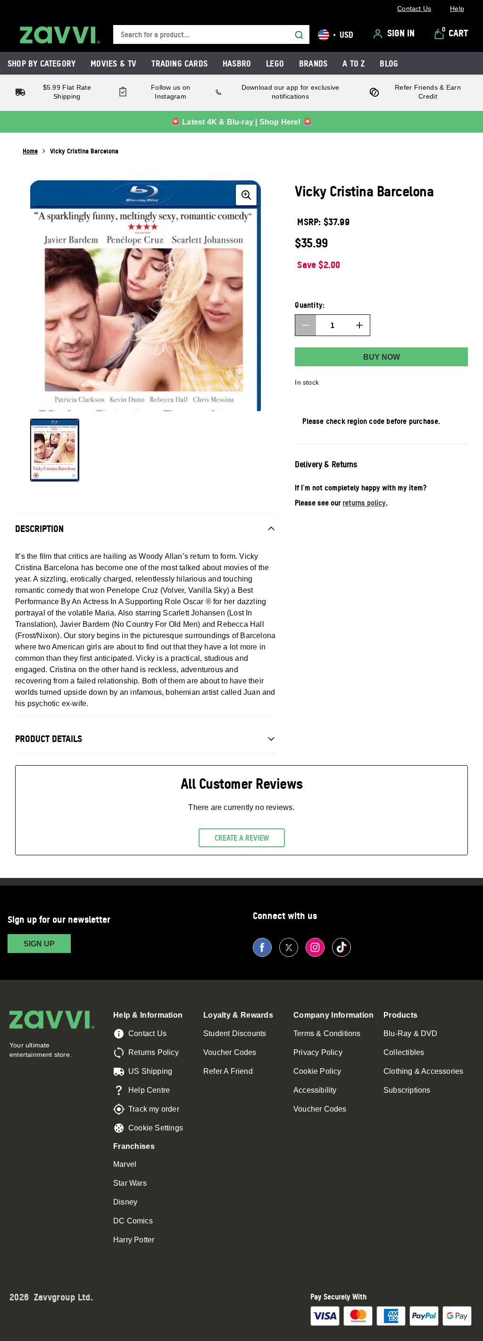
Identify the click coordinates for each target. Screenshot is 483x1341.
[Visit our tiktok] (341, 947)
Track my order (153, 1109)
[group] (145, 295)
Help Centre (149, 1090)
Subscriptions (407, 1090)
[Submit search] (299, 35)
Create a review (242, 838)
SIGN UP (39, 944)
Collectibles (403, 1052)
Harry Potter (133, 1240)
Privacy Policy (317, 1052)
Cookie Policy (317, 1071)
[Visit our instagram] (315, 947)
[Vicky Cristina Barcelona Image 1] (54, 450)
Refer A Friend (228, 1071)
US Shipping (150, 1071)
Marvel (124, 1164)
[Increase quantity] (359, 325)
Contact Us (147, 1033)
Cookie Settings (155, 1128)
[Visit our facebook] (262, 947)
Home (30, 151)
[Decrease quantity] (305, 325)
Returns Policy (153, 1052)
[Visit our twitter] (288, 947)
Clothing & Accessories (423, 1071)
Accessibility (315, 1090)
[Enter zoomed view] (246, 195)
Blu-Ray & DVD (410, 1033)
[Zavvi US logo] (60, 34)
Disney (125, 1202)
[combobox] (211, 34)
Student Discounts (234, 1033)
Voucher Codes (230, 1052)
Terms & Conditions (327, 1033)
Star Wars (130, 1183)
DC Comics (133, 1221)
